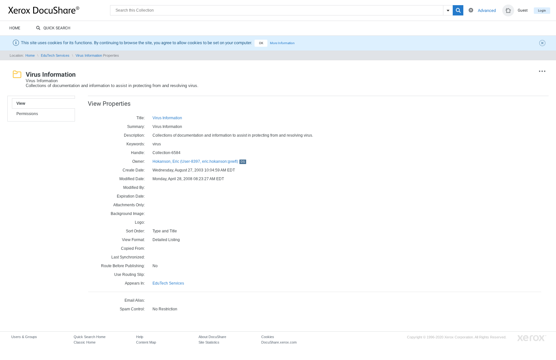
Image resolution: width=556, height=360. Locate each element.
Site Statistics (209, 342)
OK (261, 43)
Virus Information (89, 55)
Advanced (487, 10)
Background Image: (128, 213)
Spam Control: (132, 309)
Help (139, 337)
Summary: (136, 126)
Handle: (138, 153)
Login (542, 10)
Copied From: (133, 248)
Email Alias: (135, 300)
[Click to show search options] (470, 10)
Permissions (27, 114)
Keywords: (135, 144)
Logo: (140, 222)
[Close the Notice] (543, 44)
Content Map (146, 342)
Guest (523, 10)
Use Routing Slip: (129, 274)
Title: (140, 118)
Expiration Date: (131, 196)
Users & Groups (24, 337)
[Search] (458, 10)
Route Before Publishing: (123, 266)
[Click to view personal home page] (508, 10)
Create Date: (134, 170)
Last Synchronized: (128, 257)
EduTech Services (55, 55)
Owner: (138, 161)
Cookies (267, 337)
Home (14, 28)
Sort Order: (135, 231)
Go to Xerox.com (531, 338)
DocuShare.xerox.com (279, 342)
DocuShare (59, 10)
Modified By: (134, 187)
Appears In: (135, 283)
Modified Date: (132, 179)
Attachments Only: (129, 205)
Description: (134, 135)
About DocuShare (212, 337)
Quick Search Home (90, 337)
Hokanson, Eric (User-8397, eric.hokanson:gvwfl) (199, 161)
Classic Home (85, 342)
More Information (282, 43)
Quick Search (56, 28)
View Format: (133, 240)
